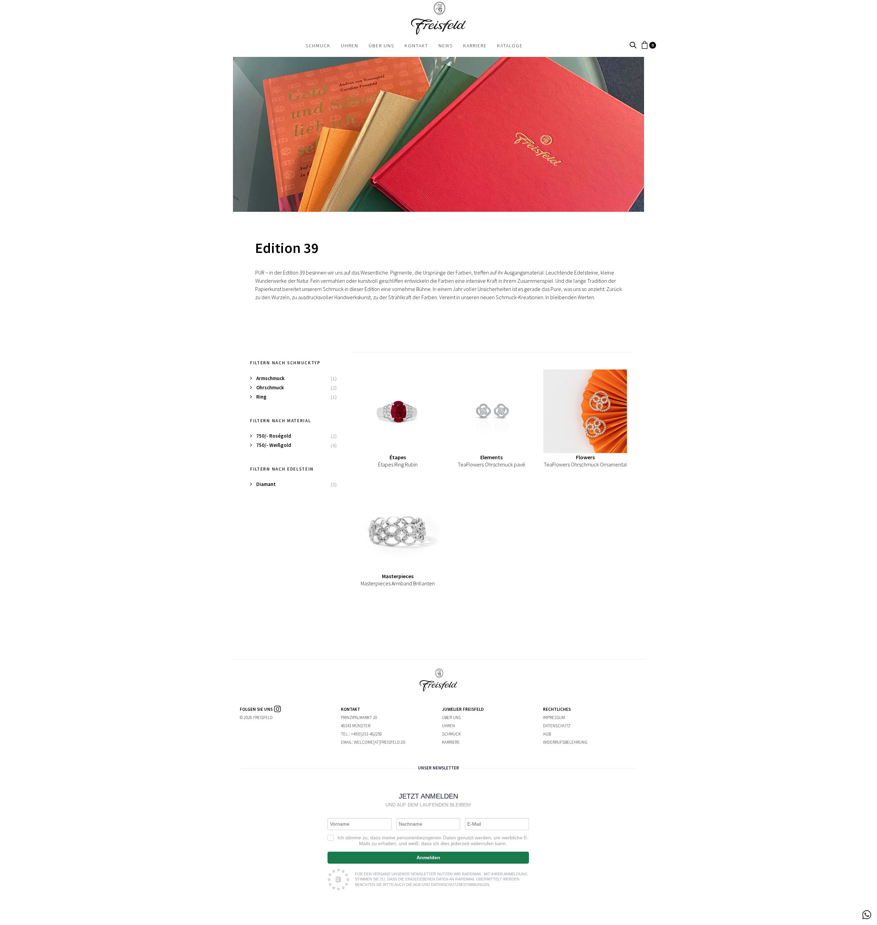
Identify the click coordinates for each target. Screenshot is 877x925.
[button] (633, 45)
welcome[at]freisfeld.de (380, 742)
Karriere (451, 742)
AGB (547, 734)
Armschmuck (270, 378)
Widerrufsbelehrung (565, 742)
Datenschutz (556, 726)
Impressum (554, 717)
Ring (261, 396)
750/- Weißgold (273, 445)
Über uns (451, 717)
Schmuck (451, 734)
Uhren (448, 726)
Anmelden (428, 857)
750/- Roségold (273, 436)
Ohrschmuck (270, 387)
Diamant (266, 484)
